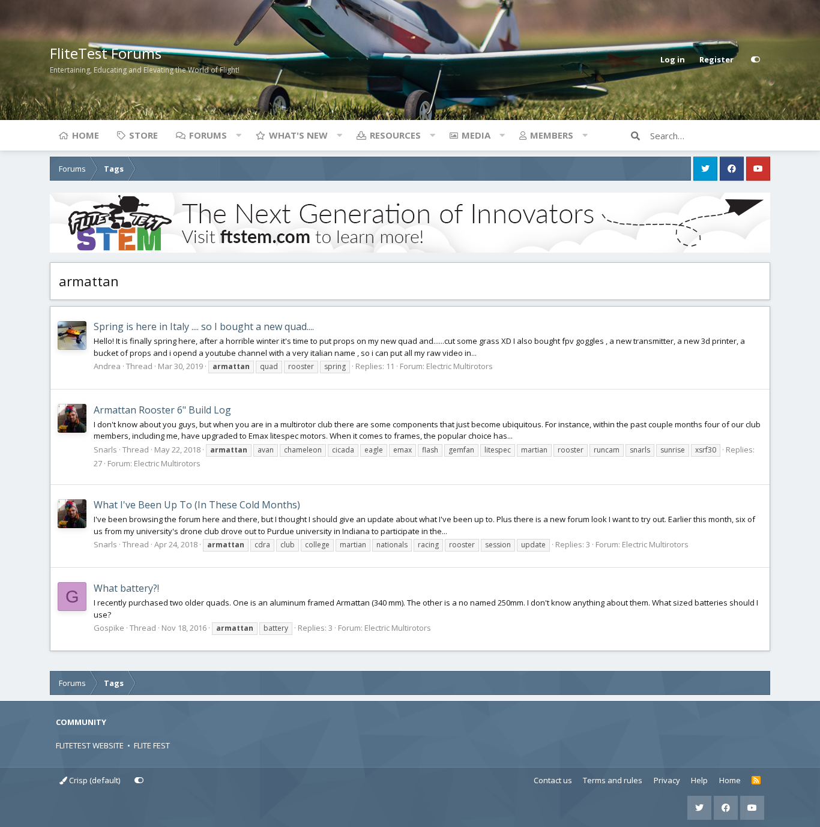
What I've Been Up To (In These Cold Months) (197, 504)
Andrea (107, 366)
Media (476, 135)
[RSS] (756, 780)
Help (699, 780)
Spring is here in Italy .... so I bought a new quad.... (204, 326)
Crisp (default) (93, 780)
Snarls (105, 449)
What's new (298, 135)
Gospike (109, 627)
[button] (238, 135)
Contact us (553, 780)
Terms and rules (612, 780)
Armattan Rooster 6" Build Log (162, 410)
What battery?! (126, 588)
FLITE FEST (152, 745)
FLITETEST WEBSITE (90, 745)
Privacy (667, 780)
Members (551, 135)
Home (85, 135)
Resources (395, 135)
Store (143, 135)
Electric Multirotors (459, 366)
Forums (208, 135)
